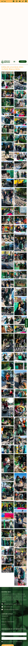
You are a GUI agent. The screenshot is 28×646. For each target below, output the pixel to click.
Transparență (4, 616)
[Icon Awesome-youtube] (19, 1)
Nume (3, 636)
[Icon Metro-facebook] (13, 1)
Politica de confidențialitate (7, 621)
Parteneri (3, 619)
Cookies (3, 624)
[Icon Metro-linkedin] (26, 1)
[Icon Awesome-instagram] (16, 1)
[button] (14, 61)
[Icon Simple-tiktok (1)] (23, 1)
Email (3, 631)
